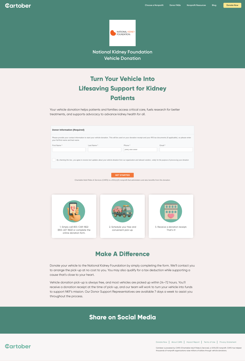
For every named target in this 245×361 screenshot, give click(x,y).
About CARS (177, 342)
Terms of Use (209, 342)
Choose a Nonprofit (154, 5)
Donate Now (232, 5)
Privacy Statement (228, 342)
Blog (214, 5)
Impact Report (193, 342)
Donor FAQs (175, 5)
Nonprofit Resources (196, 5)
